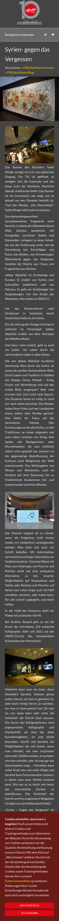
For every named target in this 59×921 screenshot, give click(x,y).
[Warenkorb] (53, 34)
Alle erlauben (29, 913)
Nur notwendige (29, 905)
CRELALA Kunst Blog (20, 72)
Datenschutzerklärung (19, 881)
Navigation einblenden (19, 34)
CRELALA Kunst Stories (38, 67)
